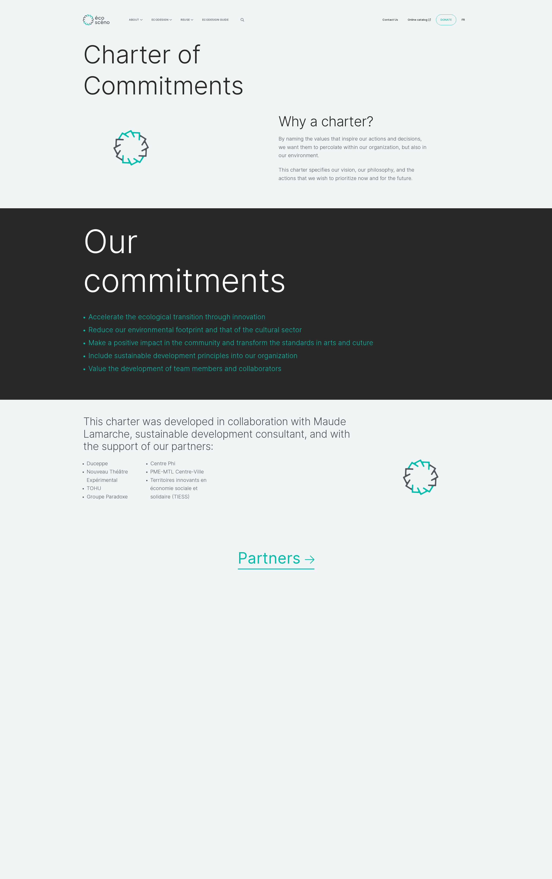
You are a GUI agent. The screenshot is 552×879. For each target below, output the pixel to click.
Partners (271, 557)
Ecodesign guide (215, 19)
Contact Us (390, 19)
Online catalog (417, 19)
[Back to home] (96, 19)
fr (463, 19)
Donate (446, 19)
